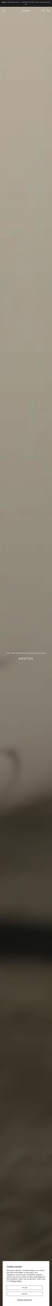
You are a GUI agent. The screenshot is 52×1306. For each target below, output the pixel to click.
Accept (24, 1288)
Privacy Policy (16, 1281)
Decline (24, 1294)
